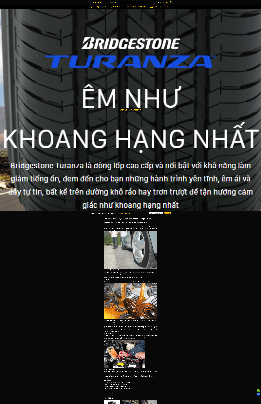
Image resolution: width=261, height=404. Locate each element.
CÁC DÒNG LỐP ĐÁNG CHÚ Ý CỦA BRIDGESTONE (116, 384)
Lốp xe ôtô (106, 6)
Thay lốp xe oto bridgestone (127, 391)
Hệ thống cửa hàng (165, 6)
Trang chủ (92, 7)
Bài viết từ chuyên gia (111, 213)
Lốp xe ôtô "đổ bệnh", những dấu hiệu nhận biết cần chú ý (117, 386)
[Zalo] (258, 394)
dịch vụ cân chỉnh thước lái (120, 392)
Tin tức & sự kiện (153, 7)
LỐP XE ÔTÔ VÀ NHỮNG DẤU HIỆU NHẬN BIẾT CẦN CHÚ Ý (118, 382)
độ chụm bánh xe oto (108, 392)
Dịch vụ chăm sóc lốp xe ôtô (117, 7)
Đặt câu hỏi (167, 213)
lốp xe (129, 228)
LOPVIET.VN (97, 2)
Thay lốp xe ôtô (150, 391)
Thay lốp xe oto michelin (140, 391)
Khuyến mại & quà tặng (142, 7)
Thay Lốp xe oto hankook (114, 391)
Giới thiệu (98, 7)
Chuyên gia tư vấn (131, 6)
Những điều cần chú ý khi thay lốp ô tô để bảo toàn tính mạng (118, 388)
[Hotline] (258, 390)
